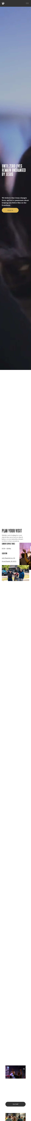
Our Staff (15, 1104)
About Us (10, 210)
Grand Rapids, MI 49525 (9, 561)
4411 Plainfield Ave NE (8, 558)
